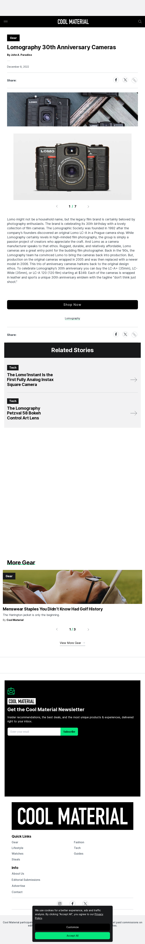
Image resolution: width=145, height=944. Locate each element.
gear (15, 842)
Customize (72, 927)
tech (77, 848)
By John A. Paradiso (19, 54)
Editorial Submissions (26, 880)
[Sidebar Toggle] (5, 22)
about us (18, 873)
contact (17, 892)
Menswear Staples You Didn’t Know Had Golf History (53, 609)
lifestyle (17, 848)
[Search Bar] (140, 21)
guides (78, 853)
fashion (79, 842)
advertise (18, 886)
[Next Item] (88, 206)
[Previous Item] (56, 206)
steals (16, 859)
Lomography (72, 318)
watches (17, 853)
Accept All (73, 935)
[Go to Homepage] (73, 22)
